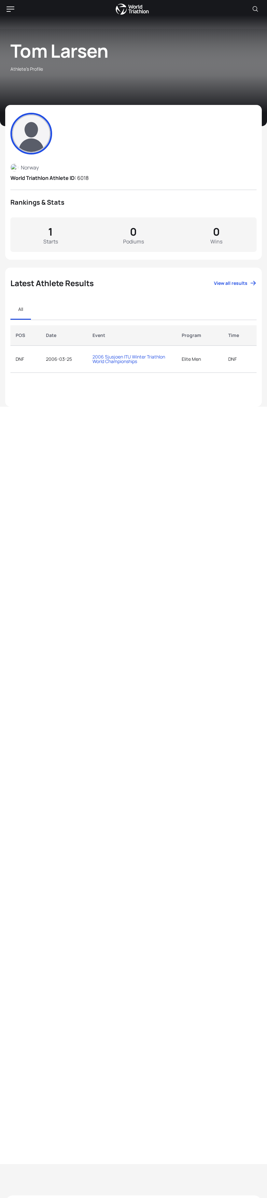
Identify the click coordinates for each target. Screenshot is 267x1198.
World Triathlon (132, 9)
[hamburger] (10, 9)
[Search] (255, 9)
